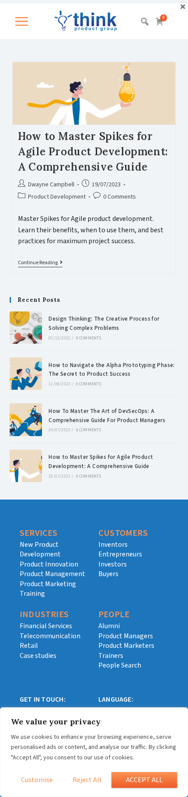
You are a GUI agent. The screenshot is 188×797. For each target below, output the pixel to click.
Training (32, 593)
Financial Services (46, 626)
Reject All (87, 780)
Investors (112, 564)
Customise (37, 780)
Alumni (109, 626)
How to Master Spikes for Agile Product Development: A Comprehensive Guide (93, 151)
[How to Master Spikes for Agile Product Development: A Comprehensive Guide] (26, 466)
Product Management (52, 574)
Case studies (38, 656)
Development (40, 554)
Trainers (110, 656)
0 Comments (119, 196)
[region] (94, 752)
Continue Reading (40, 263)
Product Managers (125, 636)
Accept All (144, 780)
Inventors (113, 544)
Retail (29, 645)
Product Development (57, 196)
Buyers (108, 574)
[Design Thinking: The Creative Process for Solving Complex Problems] (26, 327)
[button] (24, 21)
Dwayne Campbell (51, 184)
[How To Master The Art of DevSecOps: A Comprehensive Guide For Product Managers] (26, 419)
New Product (39, 544)
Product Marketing (48, 584)
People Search (119, 665)
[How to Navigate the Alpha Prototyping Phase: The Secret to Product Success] (26, 373)
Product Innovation (49, 564)
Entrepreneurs (120, 554)
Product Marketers (126, 645)
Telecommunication (50, 636)
